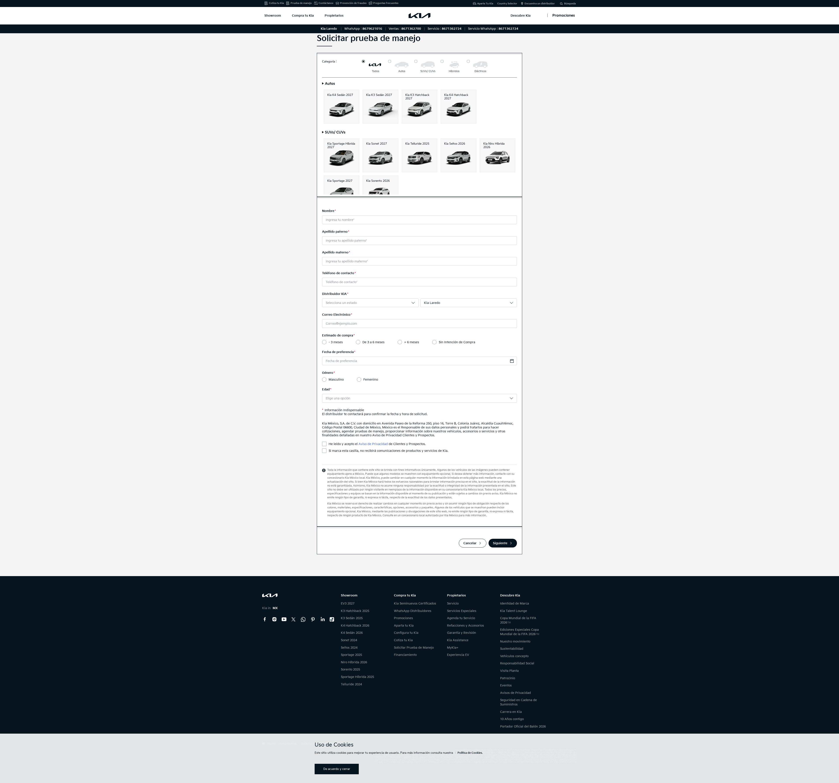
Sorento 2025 (350, 669)
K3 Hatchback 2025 (355, 611)
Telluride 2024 (351, 684)
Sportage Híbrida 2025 (357, 677)
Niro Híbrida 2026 (354, 662)
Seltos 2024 (349, 648)
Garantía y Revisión (461, 633)
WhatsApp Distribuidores (412, 611)
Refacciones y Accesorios (465, 625)
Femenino (370, 379)
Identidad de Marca (514, 603)
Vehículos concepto (514, 656)
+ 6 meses (411, 342)
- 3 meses (336, 342)
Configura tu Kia (406, 633)
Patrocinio (507, 678)
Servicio (453, 603)
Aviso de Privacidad (373, 444)
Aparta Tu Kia (485, 3)
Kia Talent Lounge (513, 611)
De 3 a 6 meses (373, 342)
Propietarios (334, 15)
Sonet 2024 (349, 640)
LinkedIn (322, 619)
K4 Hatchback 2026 (355, 625)
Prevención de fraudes (353, 3)
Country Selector (507, 3)
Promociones (403, 618)
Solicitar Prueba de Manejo (414, 648)
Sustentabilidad (511, 649)
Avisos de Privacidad (515, 693)
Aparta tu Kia (404, 625)
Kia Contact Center (303, 619)
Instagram (274, 619)
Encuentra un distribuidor (540, 3)
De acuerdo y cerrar (336, 769)
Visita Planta (509, 671)
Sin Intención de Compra (457, 342)
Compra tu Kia (303, 15)
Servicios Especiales (461, 611)
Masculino (336, 379)
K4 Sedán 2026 (352, 633)
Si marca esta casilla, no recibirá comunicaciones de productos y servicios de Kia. (388, 451)
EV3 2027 (347, 603)
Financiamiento (405, 655)
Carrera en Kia (511, 712)
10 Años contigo (512, 719)
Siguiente (500, 543)
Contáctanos (326, 3)
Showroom (272, 15)
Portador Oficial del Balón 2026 (523, 726)
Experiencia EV (458, 655)
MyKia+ (452, 648)
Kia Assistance (457, 640)
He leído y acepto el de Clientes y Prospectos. (377, 444)
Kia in (270, 608)
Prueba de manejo (301, 3)
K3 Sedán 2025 (352, 618)
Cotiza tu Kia (276, 3)
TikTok (332, 619)
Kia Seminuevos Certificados (415, 603)
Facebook (264, 619)
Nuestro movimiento (515, 641)
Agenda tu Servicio (461, 618)
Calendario (512, 361)
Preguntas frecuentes (385, 3)
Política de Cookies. (470, 753)
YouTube (284, 619)
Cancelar (470, 543)
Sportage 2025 (351, 655)
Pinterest (312, 619)
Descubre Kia (520, 15)
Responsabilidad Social (517, 663)
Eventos (506, 685)
